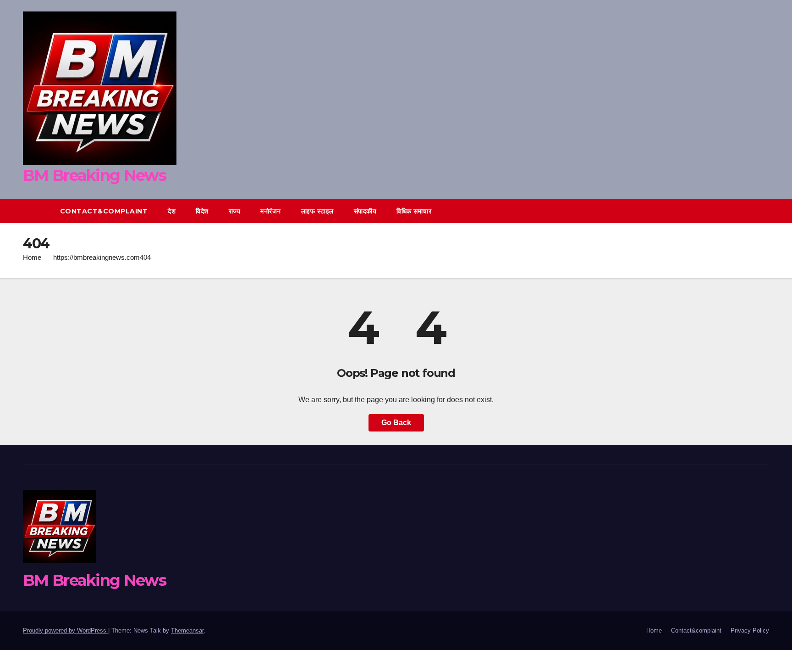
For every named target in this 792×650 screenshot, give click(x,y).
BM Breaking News (94, 175)
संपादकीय (365, 211)
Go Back (396, 422)
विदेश (202, 211)
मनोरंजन (270, 211)
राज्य (235, 211)
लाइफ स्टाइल (317, 211)
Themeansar (187, 630)
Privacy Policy (750, 630)
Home (32, 257)
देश (172, 211)
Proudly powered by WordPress (65, 630)
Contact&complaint (104, 211)
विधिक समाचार (413, 211)
